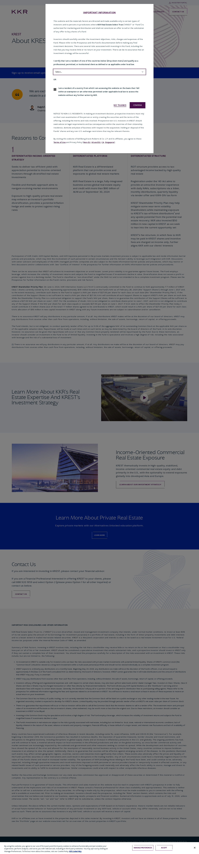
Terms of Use (60, 142)
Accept (164, 848)
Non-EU (87, 142)
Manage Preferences (143, 848)
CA (103, 142)
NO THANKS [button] (120, 105)
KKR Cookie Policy (75, 851)
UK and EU (96, 142)
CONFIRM (137, 105)
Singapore (109, 142)
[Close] (195, 848)
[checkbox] (55, 89)
